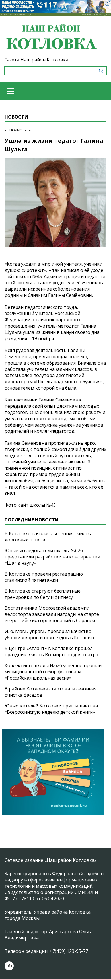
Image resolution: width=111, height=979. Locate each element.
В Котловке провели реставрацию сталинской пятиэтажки (44, 577)
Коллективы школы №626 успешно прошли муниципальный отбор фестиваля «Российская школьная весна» (53, 671)
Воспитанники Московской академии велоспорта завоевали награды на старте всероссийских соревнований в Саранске (52, 614)
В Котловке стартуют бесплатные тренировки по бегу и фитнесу (43, 594)
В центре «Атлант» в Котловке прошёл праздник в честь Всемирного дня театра (51, 651)
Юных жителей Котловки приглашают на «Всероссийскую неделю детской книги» (51, 709)
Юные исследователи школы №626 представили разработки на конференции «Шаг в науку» (52, 556)
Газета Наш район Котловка (36, 59)
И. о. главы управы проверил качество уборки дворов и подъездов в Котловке (50, 634)
